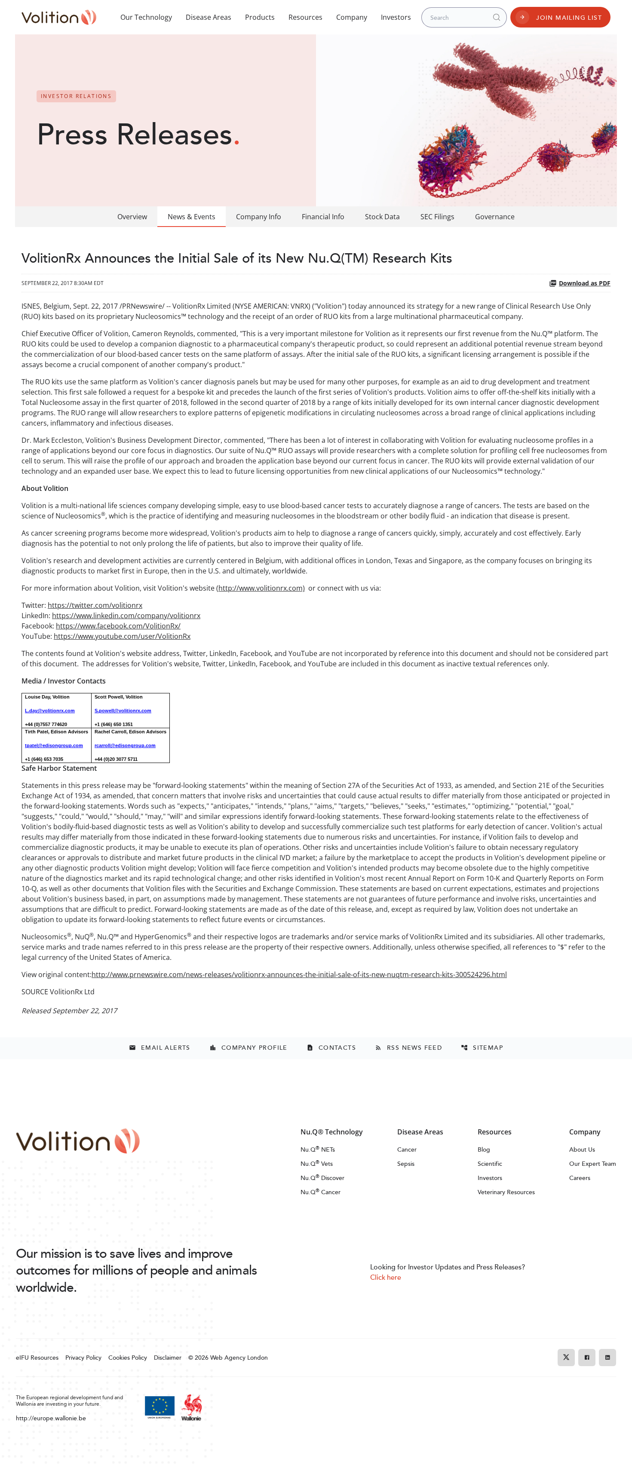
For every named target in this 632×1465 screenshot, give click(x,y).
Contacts (331, 1047)
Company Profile (248, 1047)
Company (351, 17)
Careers (579, 1178)
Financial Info (323, 216)
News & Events (191, 216)
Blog (484, 1149)
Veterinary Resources (506, 1192)
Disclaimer (167, 1357)
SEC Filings (437, 216)
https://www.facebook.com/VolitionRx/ (118, 626)
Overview (132, 216)
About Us (582, 1149)
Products (260, 17)
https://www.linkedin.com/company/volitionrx (126, 615)
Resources (305, 17)
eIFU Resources (37, 1357)
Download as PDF (585, 283)
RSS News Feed (408, 1047)
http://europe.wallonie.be (51, 1418)
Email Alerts (159, 1047)
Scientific (490, 1163)
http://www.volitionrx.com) (261, 588)
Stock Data (382, 216)
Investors (396, 17)
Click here (385, 1277)
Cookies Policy (127, 1357)
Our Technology (146, 17)
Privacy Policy (83, 1357)
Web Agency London (239, 1357)
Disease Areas (208, 17)
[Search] (496, 17)
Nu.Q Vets (317, 1163)
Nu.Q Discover (322, 1178)
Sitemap (482, 1047)
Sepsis (405, 1163)
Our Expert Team (592, 1163)
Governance (495, 216)
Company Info (258, 216)
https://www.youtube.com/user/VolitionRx (122, 636)
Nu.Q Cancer (321, 1192)
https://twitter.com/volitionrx (95, 605)
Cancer (407, 1149)
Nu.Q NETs (318, 1149)
